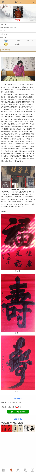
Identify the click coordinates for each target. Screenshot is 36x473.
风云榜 (18, 472)
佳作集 (32, 472)
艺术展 (25, 472)
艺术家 (11, 472)
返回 (2, 2)
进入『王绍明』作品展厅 (18, 412)
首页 (3, 472)
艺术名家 (18, 2)
